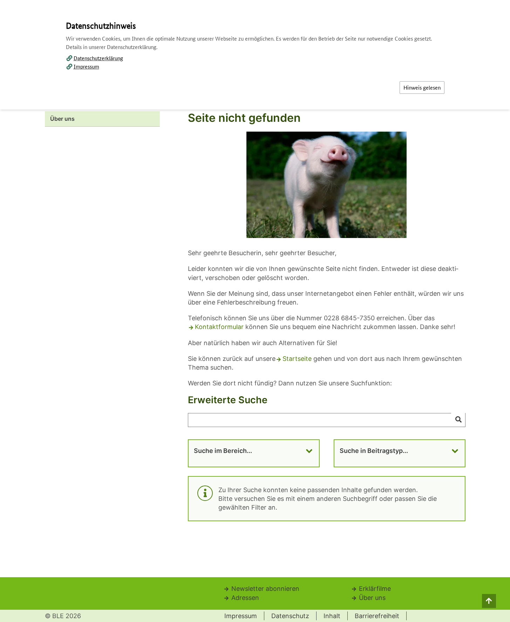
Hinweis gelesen (422, 87)
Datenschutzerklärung (98, 58)
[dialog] (255, 311)
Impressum (86, 66)
